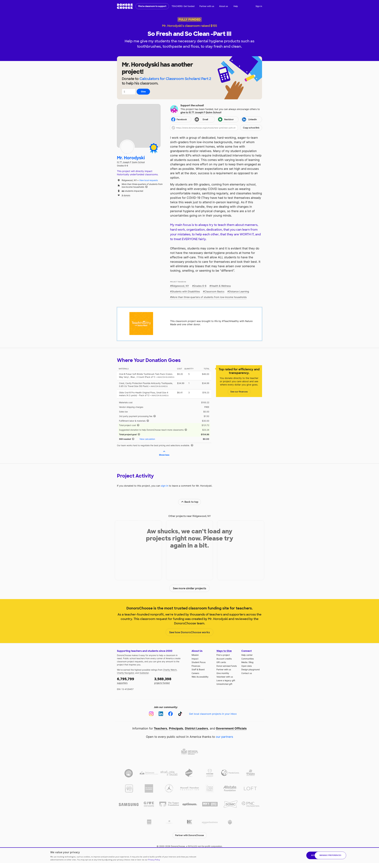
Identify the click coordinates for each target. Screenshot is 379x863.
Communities (247, 658)
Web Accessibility (200, 676)
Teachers (160, 728)
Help (235, 6)
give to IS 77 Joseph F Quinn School (200, 112)
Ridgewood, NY (180, 285)
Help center (247, 655)
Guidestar (144, 673)
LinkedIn (252, 119)
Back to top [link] (191, 501)
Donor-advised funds (226, 666)
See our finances (239, 391)
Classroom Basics (214, 291)
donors (126, 195)
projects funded (162, 680)
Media (244, 662)
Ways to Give (224, 651)
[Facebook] (170, 713)
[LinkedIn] (161, 713)
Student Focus (198, 662)
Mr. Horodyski (131, 158)
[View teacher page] (138, 126)
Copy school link (251, 127)
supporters (125, 680)
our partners (224, 737)
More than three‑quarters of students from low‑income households (209, 297)
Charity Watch (170, 669)
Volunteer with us (224, 676)
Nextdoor (229, 119)
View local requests (148, 180)
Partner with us (206, 6)
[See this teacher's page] (127, 147)
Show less (164, 455)
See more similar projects (189, 588)
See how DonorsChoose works (189, 632)
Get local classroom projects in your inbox (213, 713)
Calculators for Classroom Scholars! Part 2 (175, 78)
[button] (216, 128)
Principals (176, 728)
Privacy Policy (154, 859)
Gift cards (221, 662)
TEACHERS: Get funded (183, 6)
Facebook (182, 119)
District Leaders (196, 728)
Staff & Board (198, 669)
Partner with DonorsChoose (189, 835)
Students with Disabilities (186, 291)
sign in (164, 485)
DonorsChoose (125, 6)
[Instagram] (151, 713)
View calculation (147, 439)
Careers (195, 673)
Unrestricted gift (224, 684)
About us (223, 6)
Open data (246, 666)
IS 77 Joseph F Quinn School (131, 162)
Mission (195, 655)
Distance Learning (239, 291)
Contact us (246, 673)
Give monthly (222, 673)
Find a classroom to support (152, 6)
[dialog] (189, 855)
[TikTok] (180, 713)
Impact (195, 658)
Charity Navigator (125, 673)
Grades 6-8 (200, 285)
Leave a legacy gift (225, 680)
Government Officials (231, 728)
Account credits (224, 658)
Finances (196, 666)
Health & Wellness (221, 285)
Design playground (250, 669)
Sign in (259, 6)
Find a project (223, 655)
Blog (251, 662)
